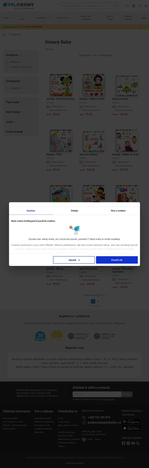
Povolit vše (117, 260)
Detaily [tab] (74, 210)
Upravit (72, 260)
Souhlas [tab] (31, 210)
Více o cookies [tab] (118, 210)
